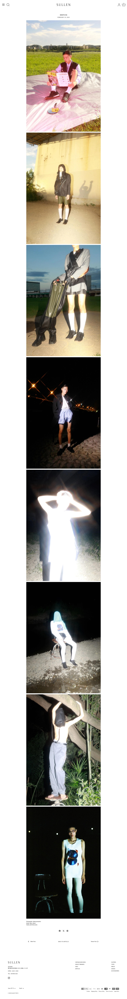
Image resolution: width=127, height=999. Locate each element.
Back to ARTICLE (63, 941)
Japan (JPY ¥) (11, 988)
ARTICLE (77, 968)
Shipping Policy (94, 991)
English (20, 988)
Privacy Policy (102, 991)
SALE (76, 966)
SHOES (113, 968)
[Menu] (3, 4)
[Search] (8, 5)
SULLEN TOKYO (14, 993)
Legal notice (116, 991)
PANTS (113, 966)
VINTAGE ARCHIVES (80, 962)
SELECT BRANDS (79, 964)
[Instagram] (9, 977)
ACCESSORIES (115, 970)
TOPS (112, 964)
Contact (88, 991)
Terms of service (109, 991)
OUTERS (113, 962)
